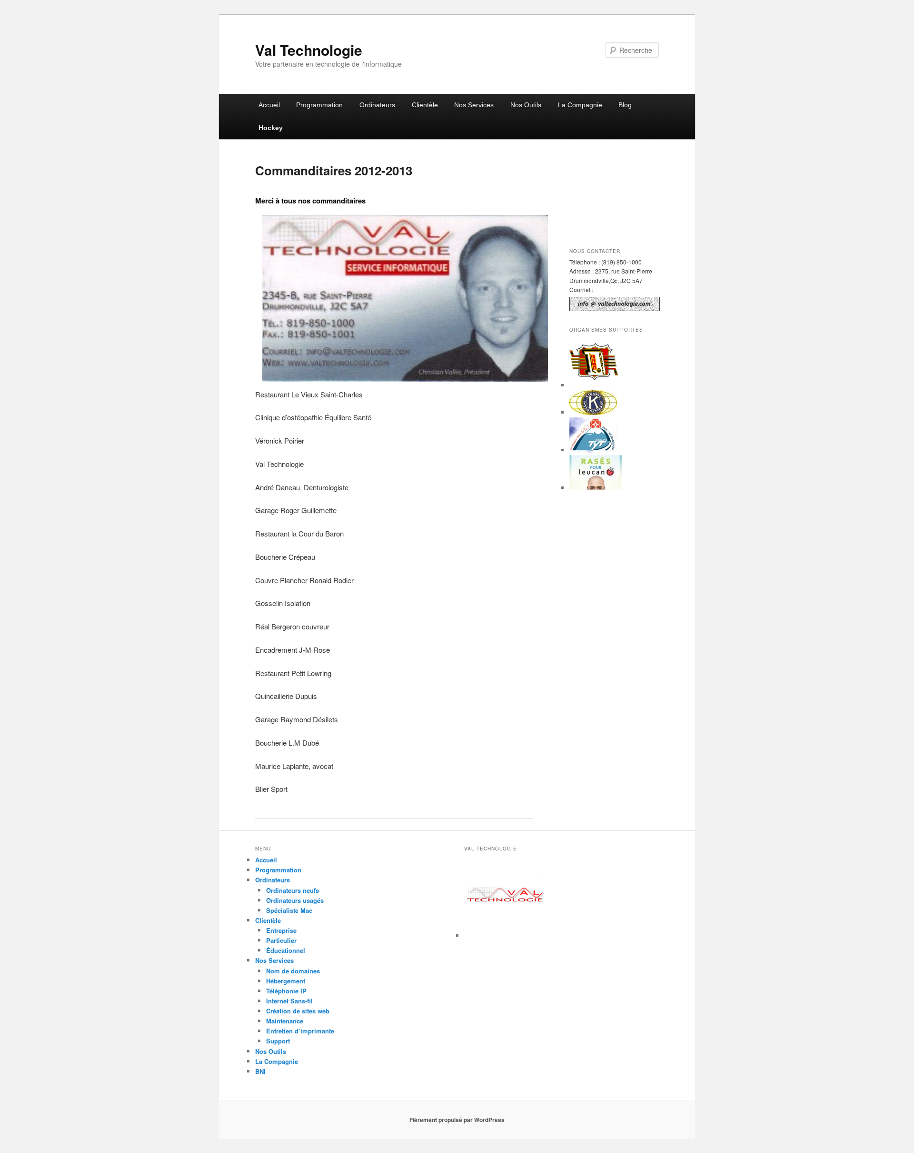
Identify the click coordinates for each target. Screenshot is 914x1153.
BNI (260, 1071)
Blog (625, 105)
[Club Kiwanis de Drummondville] (593, 412)
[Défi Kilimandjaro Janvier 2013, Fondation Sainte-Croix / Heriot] (593, 450)
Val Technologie (308, 50)
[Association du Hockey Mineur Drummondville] (594, 385)
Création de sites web (297, 1010)
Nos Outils (525, 105)
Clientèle (425, 105)
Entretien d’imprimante (300, 1030)
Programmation (319, 105)
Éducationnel (285, 950)
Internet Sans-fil (289, 1000)
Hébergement (285, 980)
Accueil (269, 105)
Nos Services (474, 105)
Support (278, 1040)
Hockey (270, 127)
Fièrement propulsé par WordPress (457, 1119)
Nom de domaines (293, 970)
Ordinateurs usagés (295, 900)
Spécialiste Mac (289, 910)
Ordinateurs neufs (292, 890)
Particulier (281, 940)
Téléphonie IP (286, 990)
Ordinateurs (377, 105)
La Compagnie (580, 105)
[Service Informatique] (505, 935)
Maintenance (284, 1020)
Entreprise (281, 930)
